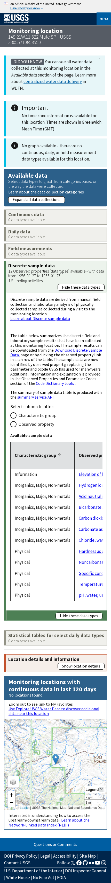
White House (18, 877)
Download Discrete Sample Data (56, 352)
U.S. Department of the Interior (33, 871)
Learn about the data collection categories (46, 191)
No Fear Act (43, 877)
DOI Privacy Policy (20, 856)
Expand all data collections (36, 199)
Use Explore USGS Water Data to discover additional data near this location (54, 711)
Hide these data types (81, 287)
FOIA (61, 877)
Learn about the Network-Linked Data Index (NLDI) (49, 822)
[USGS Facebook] (79, 864)
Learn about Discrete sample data (40, 318)
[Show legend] (101, 789)
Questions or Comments (55, 844)
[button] (55, 759)
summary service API (35, 397)
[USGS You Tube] (97, 864)
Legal (45, 856)
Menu (104, 18)
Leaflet (24, 807)
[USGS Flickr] (91, 864)
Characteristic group (38, 415)
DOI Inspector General (85, 871)
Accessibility (64, 856)
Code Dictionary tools (55, 383)
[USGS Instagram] (104, 864)
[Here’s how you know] (55, 6)
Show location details (81, 666)
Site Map (87, 856)
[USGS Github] (85, 864)
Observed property (36, 424)
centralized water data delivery (52, 81)
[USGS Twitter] (73, 864)
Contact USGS (17, 863)
